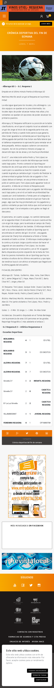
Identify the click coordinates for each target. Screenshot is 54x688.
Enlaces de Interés (20, 641)
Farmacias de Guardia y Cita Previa (27, 637)
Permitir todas (39, 675)
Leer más (46, 23)
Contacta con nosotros (30, 632)
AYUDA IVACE (38, 641)
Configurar (41, 680)
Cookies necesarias (37, 671)
